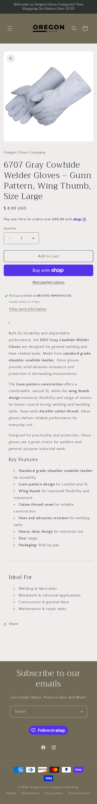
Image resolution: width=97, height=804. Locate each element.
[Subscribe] (81, 711)
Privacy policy (53, 793)
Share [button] (13, 624)
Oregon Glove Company (46, 787)
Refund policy (30, 793)
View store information (28, 309)
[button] (9, 28)
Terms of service (79, 793)
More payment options (49, 282)
